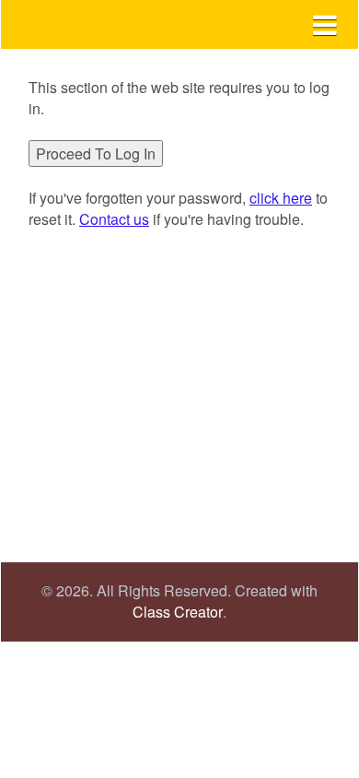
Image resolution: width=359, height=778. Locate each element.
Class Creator (178, 612)
